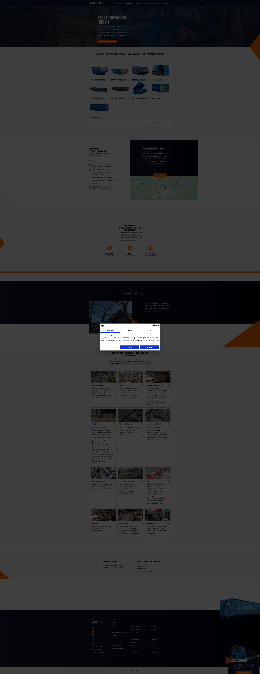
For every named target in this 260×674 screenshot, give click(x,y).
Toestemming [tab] (109, 330)
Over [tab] (150, 330)
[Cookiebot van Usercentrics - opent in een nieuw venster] (153, 326)
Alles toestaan (149, 347)
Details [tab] (130, 330)
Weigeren (130, 347)
